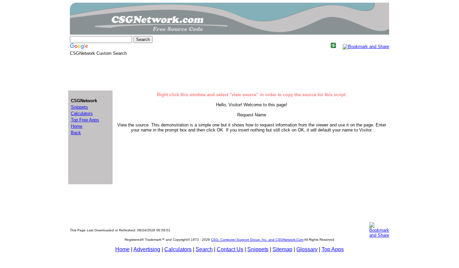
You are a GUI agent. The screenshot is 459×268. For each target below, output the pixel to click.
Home (122, 249)
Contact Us (230, 249)
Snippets (257, 249)
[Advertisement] (229, 73)
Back (76, 132)
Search (204, 249)
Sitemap (282, 249)
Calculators (178, 249)
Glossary (307, 249)
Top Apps (333, 249)
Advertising (146, 249)
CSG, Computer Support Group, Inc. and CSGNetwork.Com (257, 239)
